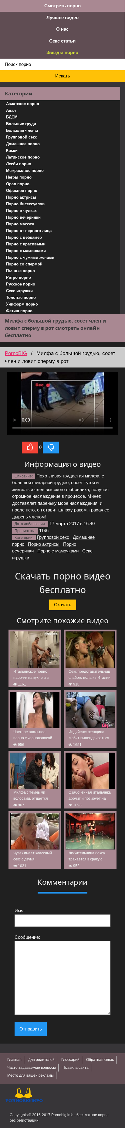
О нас (62, 29)
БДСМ (12, 117)
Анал (11, 110)
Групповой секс (21, 137)
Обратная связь (100, 1060)
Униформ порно (22, 304)
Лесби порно (18, 164)
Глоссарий (70, 1060)
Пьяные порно (20, 270)
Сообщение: (27, 937)
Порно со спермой (24, 264)
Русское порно (20, 284)
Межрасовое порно (25, 170)
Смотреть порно (62, 5)
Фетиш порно (19, 311)
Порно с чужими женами (30, 257)
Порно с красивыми (26, 244)
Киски (12, 150)
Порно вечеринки (23, 217)
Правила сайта (75, 1067)
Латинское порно (23, 157)
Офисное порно (21, 190)
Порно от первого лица (29, 230)
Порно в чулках (21, 210)
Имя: (20, 910)
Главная (14, 1060)
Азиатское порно (22, 103)
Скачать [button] (62, 604)
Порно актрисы (21, 197)
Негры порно (19, 177)
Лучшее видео (62, 17)
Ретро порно (18, 277)
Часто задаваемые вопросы (31, 1067)
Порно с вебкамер (24, 237)
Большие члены (22, 130)
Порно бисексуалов (25, 204)
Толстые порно (21, 297)
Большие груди (21, 123)
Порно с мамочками (26, 250)
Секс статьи (62, 40)
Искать (62, 75)
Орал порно (17, 184)
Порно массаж (20, 224)
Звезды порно (62, 52)
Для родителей (41, 1060)
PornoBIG (16, 353)
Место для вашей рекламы (30, 1075)
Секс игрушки (19, 291)
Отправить (30, 1028)
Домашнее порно (23, 144)
